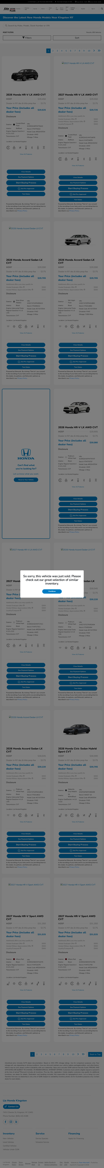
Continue (52, 591)
